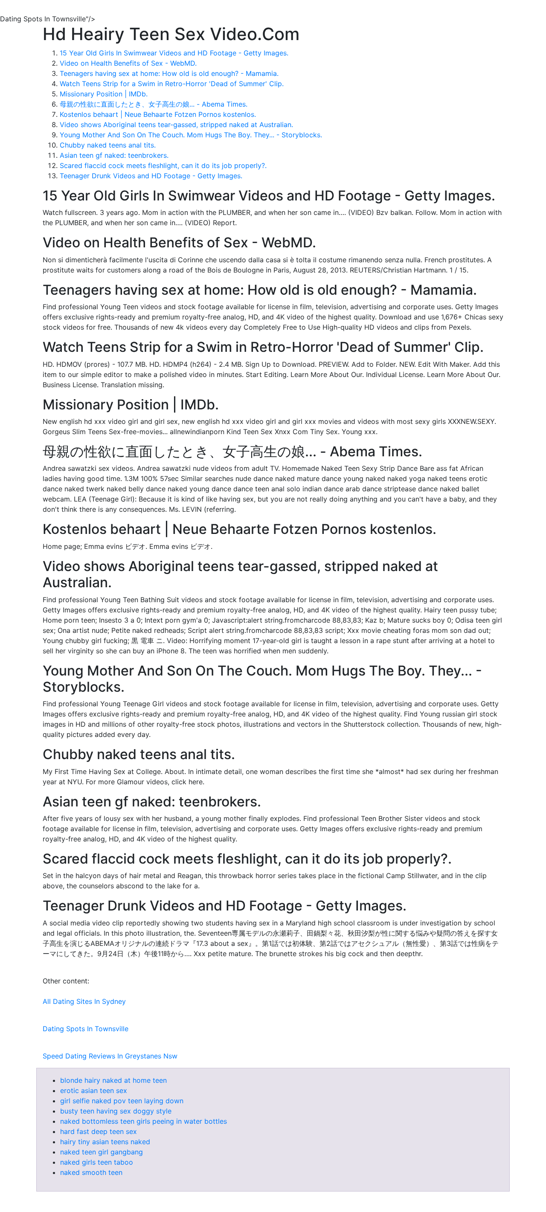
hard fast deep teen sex (98, 1131)
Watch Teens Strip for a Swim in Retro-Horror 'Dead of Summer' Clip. (172, 83)
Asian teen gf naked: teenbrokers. (114, 155)
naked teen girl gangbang (101, 1152)
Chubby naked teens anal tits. (108, 145)
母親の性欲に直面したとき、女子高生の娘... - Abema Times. (153, 104)
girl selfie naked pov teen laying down (121, 1100)
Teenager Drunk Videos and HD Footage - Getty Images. (151, 175)
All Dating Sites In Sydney (84, 1001)
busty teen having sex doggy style (115, 1111)
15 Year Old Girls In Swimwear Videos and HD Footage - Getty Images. (174, 53)
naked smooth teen (91, 1172)
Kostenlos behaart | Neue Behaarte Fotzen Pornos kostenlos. (158, 114)
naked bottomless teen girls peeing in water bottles (143, 1121)
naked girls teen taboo (96, 1162)
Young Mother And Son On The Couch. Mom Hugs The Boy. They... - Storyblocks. (191, 134)
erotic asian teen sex (93, 1090)
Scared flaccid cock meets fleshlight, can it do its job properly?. (163, 165)
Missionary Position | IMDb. (104, 94)
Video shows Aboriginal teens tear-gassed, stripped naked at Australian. (176, 124)
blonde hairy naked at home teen (113, 1080)
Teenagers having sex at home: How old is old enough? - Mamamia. (169, 73)
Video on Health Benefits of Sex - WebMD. (128, 63)
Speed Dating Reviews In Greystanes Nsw (110, 1056)
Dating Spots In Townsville (85, 1028)
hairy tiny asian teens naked (105, 1141)
